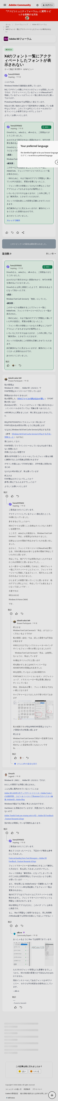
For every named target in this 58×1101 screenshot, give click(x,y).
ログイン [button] (24, 155)
